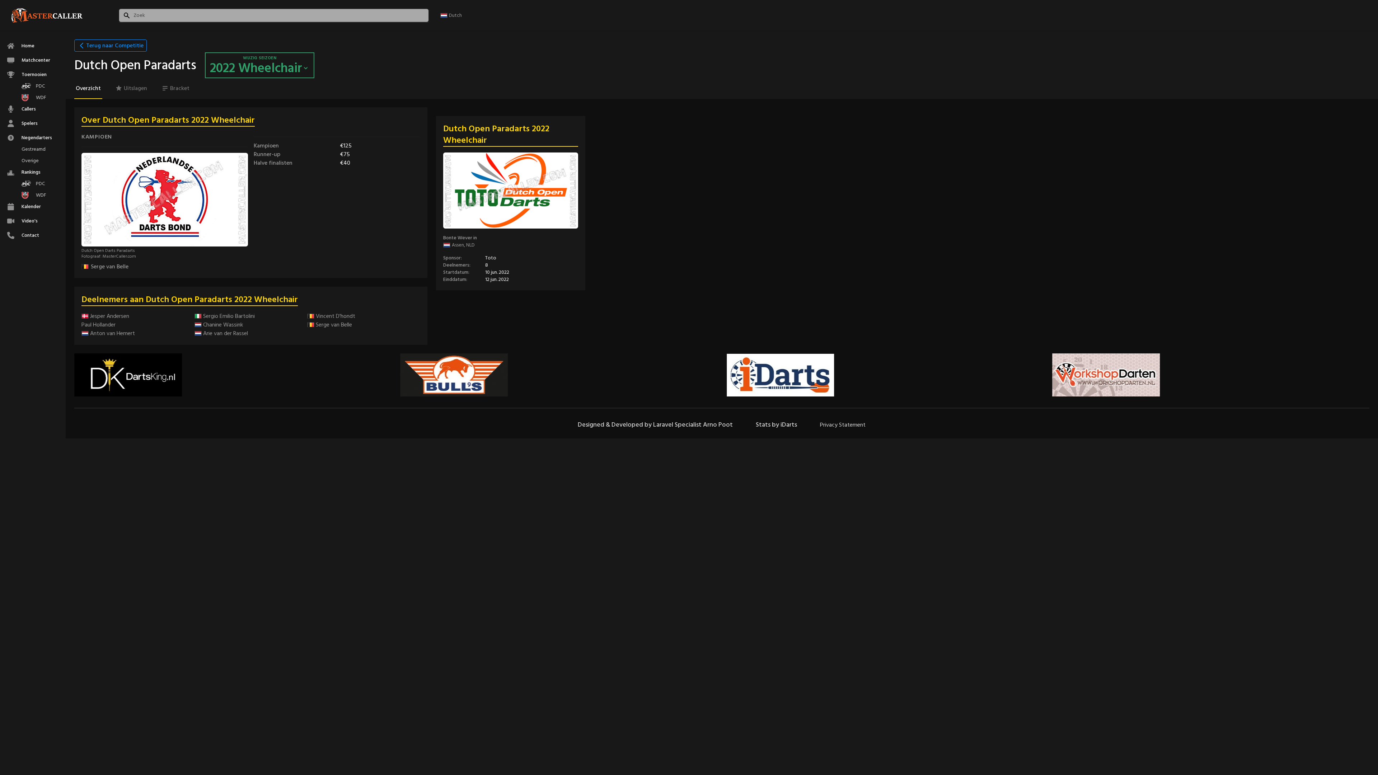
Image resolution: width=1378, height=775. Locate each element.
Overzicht (88, 88)
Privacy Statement (843, 424)
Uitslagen (135, 88)
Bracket (179, 88)
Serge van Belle (109, 266)
